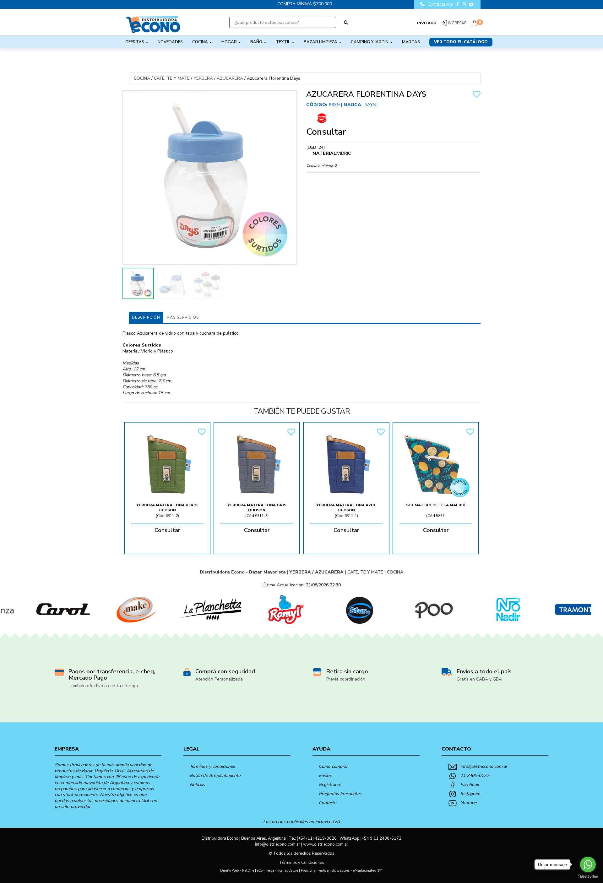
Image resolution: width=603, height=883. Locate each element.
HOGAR (229, 42)
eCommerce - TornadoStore (277, 870)
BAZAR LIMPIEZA (321, 42)
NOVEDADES (170, 42)
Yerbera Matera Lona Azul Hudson (346, 508)
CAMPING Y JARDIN (370, 42)
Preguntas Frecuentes (340, 794)
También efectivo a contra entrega (103, 686)
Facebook (469, 785)
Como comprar (333, 766)
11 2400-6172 (474, 775)
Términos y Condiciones (301, 862)
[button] (380, 870)
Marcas (411, 42)
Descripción (146, 317)
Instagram (470, 794)
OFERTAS (135, 42)
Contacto (327, 803)
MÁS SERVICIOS (182, 317)
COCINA (200, 42)
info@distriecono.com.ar (483, 766)
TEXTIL (283, 42)
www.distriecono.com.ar (325, 844)
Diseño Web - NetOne (237, 870)
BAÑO (256, 42)
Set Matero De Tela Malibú (435, 505)
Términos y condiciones (212, 766)
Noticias (197, 785)
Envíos (325, 775)
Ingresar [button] (457, 22)
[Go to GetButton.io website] (588, 877)
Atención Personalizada (219, 679)
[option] (37, 609)
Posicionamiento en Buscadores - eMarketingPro (338, 870)
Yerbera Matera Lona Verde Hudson (167, 508)
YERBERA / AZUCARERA (218, 78)
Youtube (468, 803)
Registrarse (330, 785)
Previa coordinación (345, 679)
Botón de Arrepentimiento (215, 775)
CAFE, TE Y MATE (172, 78)
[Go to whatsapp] (588, 864)
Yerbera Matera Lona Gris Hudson (256, 508)
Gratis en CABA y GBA (479, 679)
